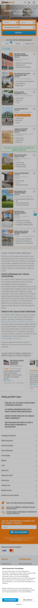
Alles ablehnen (28, 600)
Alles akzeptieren (10, 600)
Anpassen (19, 604)
